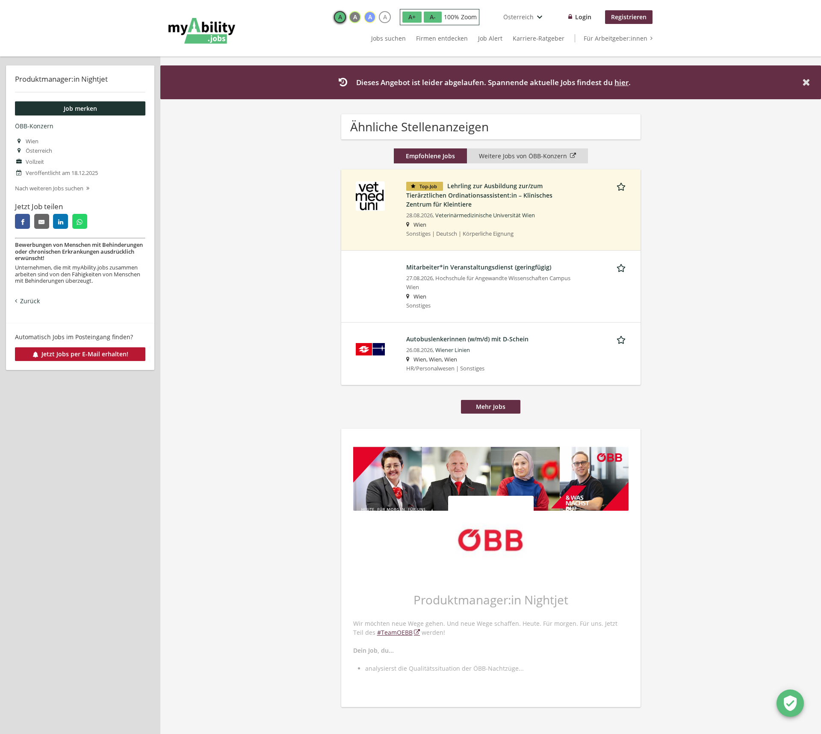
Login (583, 17)
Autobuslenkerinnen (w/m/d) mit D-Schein (467, 339)
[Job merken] (623, 186)
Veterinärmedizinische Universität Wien (485, 215)
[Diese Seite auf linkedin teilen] (60, 221)
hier (621, 82)
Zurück (30, 301)
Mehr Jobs (490, 407)
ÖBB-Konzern (34, 126)
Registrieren (629, 17)
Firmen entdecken (442, 38)
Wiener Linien (452, 350)
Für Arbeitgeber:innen (615, 38)
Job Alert (490, 38)
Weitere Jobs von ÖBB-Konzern (523, 156)
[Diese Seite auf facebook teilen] (22, 221)
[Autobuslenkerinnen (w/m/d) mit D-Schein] (370, 348)
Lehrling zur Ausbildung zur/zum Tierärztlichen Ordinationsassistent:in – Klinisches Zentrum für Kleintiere (479, 195)
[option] (340, 17)
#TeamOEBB (395, 632)
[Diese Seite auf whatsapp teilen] (79, 221)
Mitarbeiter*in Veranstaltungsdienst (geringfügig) (478, 267)
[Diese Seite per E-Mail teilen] (41, 221)
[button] (808, 82)
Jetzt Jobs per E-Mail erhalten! (84, 354)
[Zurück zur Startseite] (201, 31)
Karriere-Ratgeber (538, 38)
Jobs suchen (388, 38)
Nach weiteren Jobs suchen (49, 188)
